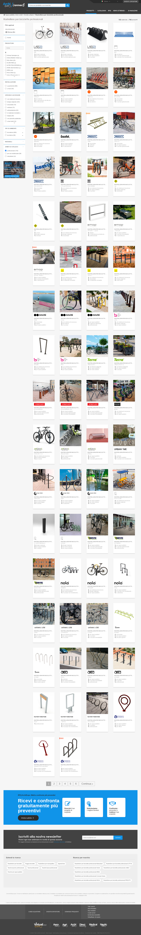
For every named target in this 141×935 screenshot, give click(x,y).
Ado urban (11, 60)
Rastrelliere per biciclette (15, 863)
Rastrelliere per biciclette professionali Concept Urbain (90, 876)
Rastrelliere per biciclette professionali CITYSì (119, 863)
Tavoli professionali (33, 868)
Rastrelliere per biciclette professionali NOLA (87, 880)
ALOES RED (11, 63)
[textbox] (47, 5)
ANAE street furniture (14, 68)
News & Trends (119, 10)
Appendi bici (61, 863)
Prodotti (90, 10)
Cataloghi (101, 10)
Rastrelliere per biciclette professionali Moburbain (89, 863)
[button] (14, 43)
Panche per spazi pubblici (15, 872)
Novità (9, 37)
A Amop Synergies (13, 55)
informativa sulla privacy (59, 842)
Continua (87, 783)
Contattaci (70, 115)
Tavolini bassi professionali (49, 868)
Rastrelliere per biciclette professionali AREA (87, 872)
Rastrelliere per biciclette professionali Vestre (87, 868)
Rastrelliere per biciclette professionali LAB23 (116, 868)
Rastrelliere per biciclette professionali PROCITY (117, 880)
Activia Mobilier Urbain (14, 58)
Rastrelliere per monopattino (46, 863)
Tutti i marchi (91, 906)
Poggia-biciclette (30, 863)
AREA (10, 70)
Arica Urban (11, 72)
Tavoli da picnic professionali (16, 868)
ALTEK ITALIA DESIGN (14, 65)
